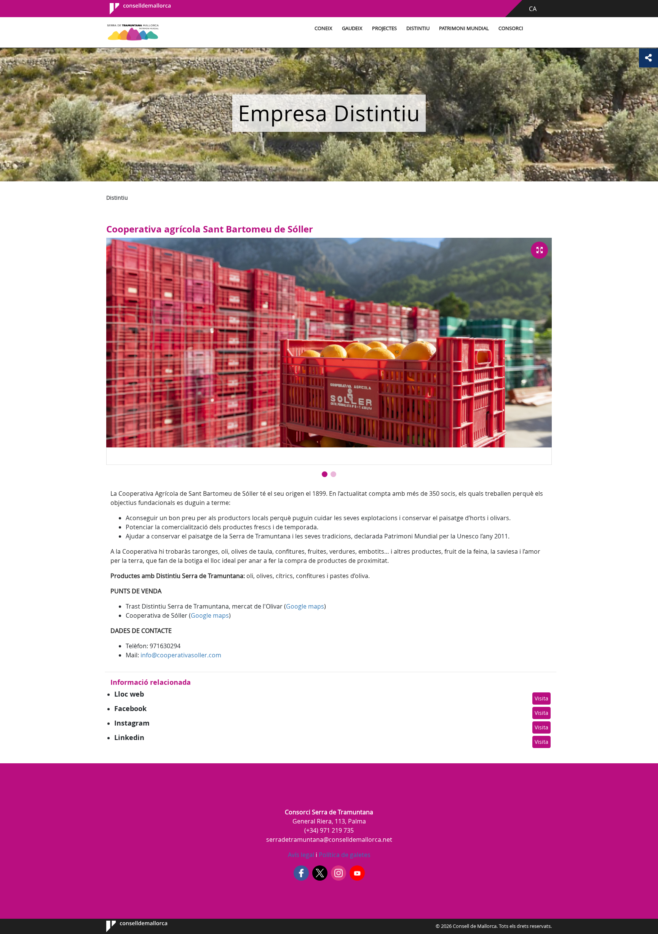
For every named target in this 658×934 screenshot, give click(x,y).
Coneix (323, 28)
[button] (324, 474)
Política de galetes (344, 855)
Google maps (305, 606)
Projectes (384, 28)
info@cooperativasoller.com (181, 655)
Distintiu (418, 28)
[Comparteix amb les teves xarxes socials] (648, 57)
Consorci (510, 28)
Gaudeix (352, 28)
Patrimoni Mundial (464, 28)
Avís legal (301, 855)
